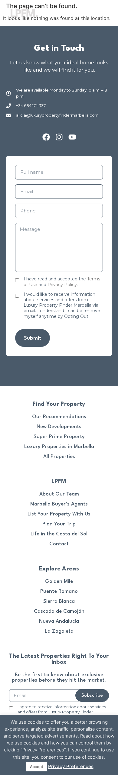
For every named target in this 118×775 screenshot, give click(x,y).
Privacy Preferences (70, 766)
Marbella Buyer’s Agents (59, 504)
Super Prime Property (59, 436)
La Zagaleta (59, 631)
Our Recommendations (59, 416)
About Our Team (59, 494)
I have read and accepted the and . (62, 281)
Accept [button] (36, 766)
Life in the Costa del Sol (59, 534)
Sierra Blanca (59, 601)
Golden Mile (59, 581)
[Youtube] (72, 137)
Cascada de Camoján (59, 611)
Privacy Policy (62, 284)
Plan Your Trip (59, 524)
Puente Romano (59, 591)
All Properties (59, 456)
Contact (59, 544)
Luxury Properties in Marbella (59, 446)
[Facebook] (46, 137)
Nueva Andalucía (59, 621)
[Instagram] (59, 137)
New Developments (59, 426)
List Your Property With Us (59, 514)
